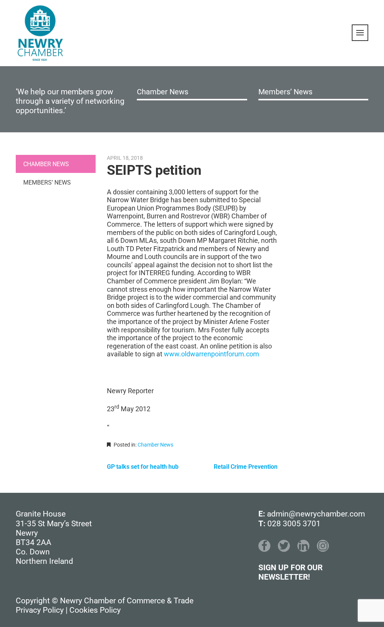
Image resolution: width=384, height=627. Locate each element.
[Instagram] (323, 546)
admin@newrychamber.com (316, 513)
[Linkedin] (303, 546)
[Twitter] (284, 546)
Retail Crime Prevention (246, 466)
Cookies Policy (95, 610)
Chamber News (162, 91)
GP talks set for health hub (142, 466)
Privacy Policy (40, 610)
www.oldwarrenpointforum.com (211, 354)
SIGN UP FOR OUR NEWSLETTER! (290, 572)
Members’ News (285, 91)
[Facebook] (264, 546)
